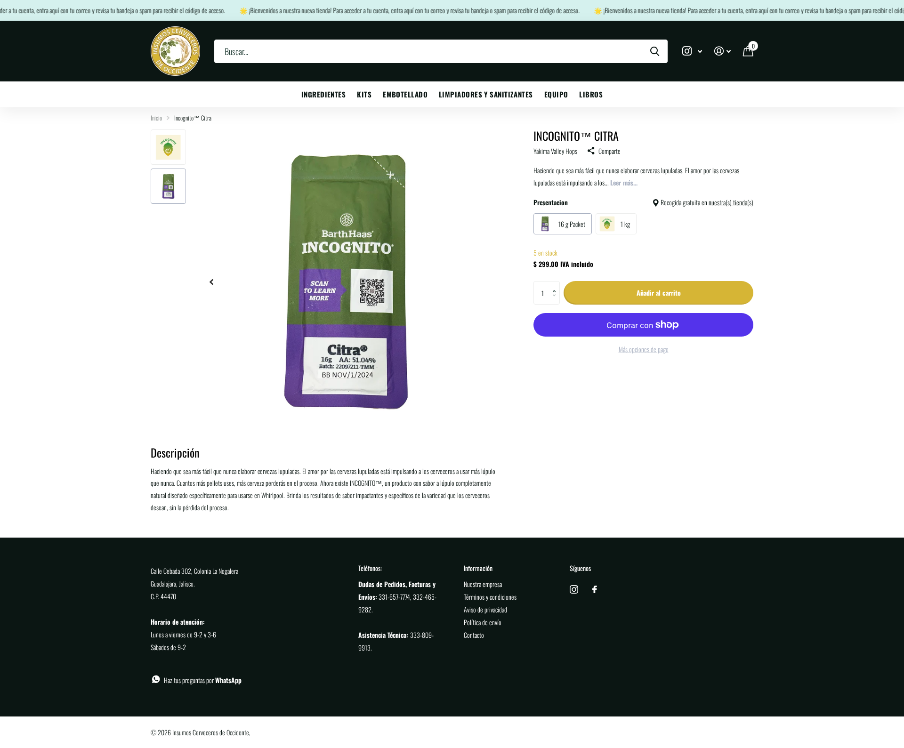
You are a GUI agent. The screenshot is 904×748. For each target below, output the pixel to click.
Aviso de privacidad (485, 609)
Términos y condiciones (490, 597)
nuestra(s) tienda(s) (731, 202)
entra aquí (40, 10)
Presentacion (643, 202)
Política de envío (482, 622)
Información (478, 568)
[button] (556, 284)
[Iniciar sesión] (722, 51)
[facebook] (594, 589)
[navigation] (211, 281)
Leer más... (624, 182)
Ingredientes (323, 94)
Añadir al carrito (659, 293)
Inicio (156, 117)
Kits (364, 94)
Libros (591, 94)
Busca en (655, 51)
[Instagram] (574, 589)
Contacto (474, 635)
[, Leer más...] (692, 51)
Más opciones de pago (644, 349)
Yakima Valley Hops (555, 151)
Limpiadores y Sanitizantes (486, 94)
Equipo (556, 94)
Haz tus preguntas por (203, 680)
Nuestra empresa (483, 584)
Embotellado (405, 94)
